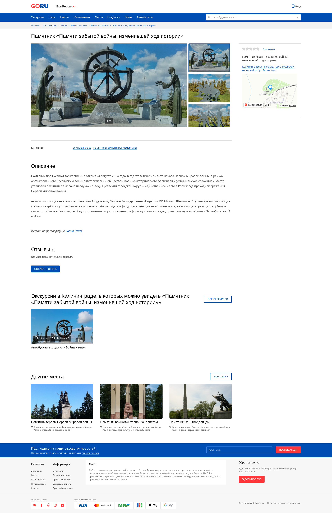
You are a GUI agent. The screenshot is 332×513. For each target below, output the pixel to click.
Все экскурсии (218, 299)
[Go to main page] (39, 6)
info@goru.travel (270, 468)
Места (99, 17)
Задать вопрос (252, 479)
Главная (35, 25)
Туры (52, 17)
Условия (292, 105)
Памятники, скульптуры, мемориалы (115, 147)
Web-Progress (257, 503)
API (267, 105)
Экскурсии (37, 17)
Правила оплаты (61, 479)
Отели (128, 17)
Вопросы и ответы (62, 483)
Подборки (113, 17)
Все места (221, 376)
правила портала (90, 452)
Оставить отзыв (45, 269)
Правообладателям (63, 488)
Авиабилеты (145, 17)
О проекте (58, 470)
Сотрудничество (61, 475)
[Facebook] (41, 505)
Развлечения (82, 17)
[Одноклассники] (48, 505)
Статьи (34, 488)
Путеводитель (38, 483)
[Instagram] (55, 505)
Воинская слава (79, 25)
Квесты (64, 17)
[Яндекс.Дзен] (62, 505)
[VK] (34, 505)
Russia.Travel (74, 231)
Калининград (50, 25)
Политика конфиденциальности (284, 503)
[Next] (183, 85)
